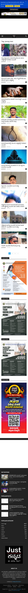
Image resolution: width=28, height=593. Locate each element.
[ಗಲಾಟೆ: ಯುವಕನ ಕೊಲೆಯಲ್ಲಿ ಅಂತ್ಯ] (14, 238)
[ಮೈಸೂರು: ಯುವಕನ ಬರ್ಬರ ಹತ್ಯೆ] (14, 178)
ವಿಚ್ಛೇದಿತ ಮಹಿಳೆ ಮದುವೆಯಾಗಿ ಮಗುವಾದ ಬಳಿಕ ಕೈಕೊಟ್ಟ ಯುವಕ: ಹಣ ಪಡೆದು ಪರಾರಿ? (12, 205)
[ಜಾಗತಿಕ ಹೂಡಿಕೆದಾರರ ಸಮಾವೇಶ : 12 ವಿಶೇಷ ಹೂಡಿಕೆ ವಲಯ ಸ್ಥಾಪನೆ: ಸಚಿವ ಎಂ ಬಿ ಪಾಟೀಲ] (4, 490)
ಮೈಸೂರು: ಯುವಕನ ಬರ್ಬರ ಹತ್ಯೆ (10, 186)
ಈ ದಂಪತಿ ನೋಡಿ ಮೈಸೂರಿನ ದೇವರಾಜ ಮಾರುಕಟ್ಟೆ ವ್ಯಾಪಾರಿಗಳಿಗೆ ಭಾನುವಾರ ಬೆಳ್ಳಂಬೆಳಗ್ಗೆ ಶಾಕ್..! (17, 507)
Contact (19, 586)
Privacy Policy (14, 585)
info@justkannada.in (16, 581)
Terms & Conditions (7, 585)
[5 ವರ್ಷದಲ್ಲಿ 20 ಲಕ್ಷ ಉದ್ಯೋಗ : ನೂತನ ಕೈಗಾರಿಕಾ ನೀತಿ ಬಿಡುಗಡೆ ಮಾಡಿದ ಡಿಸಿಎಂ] (4, 483)
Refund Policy (21, 585)
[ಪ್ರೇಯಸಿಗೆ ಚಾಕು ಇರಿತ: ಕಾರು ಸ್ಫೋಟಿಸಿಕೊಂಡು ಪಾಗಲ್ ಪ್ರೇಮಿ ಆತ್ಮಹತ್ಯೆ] (14, 70)
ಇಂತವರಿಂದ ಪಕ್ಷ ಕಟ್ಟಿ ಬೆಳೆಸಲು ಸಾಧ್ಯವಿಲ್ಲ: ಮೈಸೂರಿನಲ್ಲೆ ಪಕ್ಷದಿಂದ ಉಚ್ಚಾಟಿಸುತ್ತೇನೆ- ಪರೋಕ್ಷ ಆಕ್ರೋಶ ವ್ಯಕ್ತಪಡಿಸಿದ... (17, 514)
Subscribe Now (9, 6)
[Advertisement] (14, 26)
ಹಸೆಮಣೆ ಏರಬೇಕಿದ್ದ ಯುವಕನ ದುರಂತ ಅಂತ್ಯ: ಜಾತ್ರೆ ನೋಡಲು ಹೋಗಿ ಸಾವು (13, 120)
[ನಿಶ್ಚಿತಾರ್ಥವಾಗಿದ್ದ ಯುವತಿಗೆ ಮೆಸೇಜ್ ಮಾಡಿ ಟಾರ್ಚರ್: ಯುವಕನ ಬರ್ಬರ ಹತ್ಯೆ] (14, 217)
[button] (26, 1)
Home (2, 39)
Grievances (9, 586)
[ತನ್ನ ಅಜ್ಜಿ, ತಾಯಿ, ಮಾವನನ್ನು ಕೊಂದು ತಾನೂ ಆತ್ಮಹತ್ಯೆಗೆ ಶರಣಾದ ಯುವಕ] (14, 50)
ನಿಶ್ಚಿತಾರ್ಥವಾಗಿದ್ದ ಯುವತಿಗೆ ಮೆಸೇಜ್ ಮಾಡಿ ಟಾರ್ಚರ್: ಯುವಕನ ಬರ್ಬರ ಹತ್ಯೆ (12, 226)
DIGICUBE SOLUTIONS (16, 590)
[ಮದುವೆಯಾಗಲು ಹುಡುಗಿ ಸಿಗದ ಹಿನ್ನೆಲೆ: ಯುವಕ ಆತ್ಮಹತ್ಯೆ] (14, 91)
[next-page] (18, 253)
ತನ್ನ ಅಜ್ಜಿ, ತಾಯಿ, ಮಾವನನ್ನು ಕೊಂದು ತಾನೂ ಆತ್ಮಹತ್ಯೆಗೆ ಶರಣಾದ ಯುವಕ (12, 59)
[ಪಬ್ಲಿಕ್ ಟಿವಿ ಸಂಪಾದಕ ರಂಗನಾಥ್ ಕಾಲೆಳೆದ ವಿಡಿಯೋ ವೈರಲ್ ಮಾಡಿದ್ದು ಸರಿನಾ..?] (4, 501)
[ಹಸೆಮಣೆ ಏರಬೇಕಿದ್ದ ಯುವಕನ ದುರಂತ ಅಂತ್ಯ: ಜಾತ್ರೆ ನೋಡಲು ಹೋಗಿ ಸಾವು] (14, 111)
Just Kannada (19, 589)
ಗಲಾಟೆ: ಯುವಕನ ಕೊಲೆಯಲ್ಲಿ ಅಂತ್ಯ (10, 245)
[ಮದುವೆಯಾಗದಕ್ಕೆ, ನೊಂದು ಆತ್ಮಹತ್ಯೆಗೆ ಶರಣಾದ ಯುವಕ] (14, 134)
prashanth (3, 61)
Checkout (17, 6)
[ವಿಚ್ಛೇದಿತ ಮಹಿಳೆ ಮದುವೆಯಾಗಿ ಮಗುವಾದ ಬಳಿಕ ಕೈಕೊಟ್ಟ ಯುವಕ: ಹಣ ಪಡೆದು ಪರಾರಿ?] (14, 196)
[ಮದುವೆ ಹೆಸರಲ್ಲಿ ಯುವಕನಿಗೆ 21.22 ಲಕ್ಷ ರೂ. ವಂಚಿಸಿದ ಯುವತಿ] (14, 156)
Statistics (14, 586)
